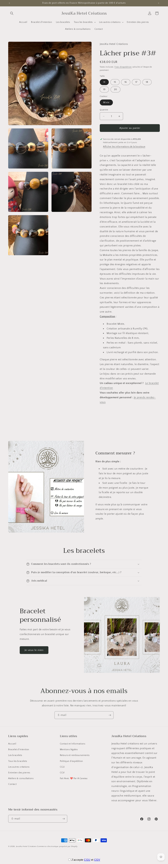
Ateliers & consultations (20, 778)
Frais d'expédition (123, 67)
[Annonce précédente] (9, 3)
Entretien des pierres (19, 772)
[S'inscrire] (109, 715)
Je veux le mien (34, 650)
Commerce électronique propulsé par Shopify (57, 846)
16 (126, 82)
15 (115, 82)
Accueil (12, 743)
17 (136, 82)
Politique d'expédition (71, 761)
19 (104, 89)
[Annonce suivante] (158, 3)
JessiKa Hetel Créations (26, 846)
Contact (12, 784)
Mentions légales (69, 749)
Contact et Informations (72, 743)
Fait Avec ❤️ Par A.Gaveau (74, 778)
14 (104, 82)
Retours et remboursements (75, 755)
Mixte (106, 102)
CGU (62, 767)
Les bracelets (15, 755)
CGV (62, 772)
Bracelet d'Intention (18, 749)
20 (115, 89)
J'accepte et (85, 859)
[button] (11, 13)
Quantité (104, 110)
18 (147, 82)
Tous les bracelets (17, 761)
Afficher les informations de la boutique (124, 146)
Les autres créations (19, 767)
